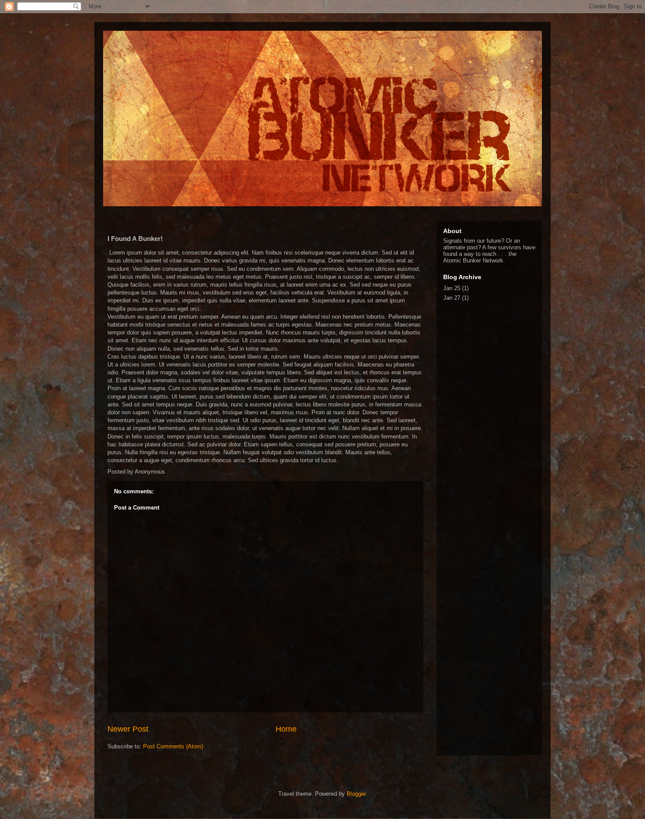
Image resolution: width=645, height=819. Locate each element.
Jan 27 (451, 298)
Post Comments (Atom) (173, 746)
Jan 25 (451, 288)
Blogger (356, 793)
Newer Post (128, 729)
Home (286, 729)
